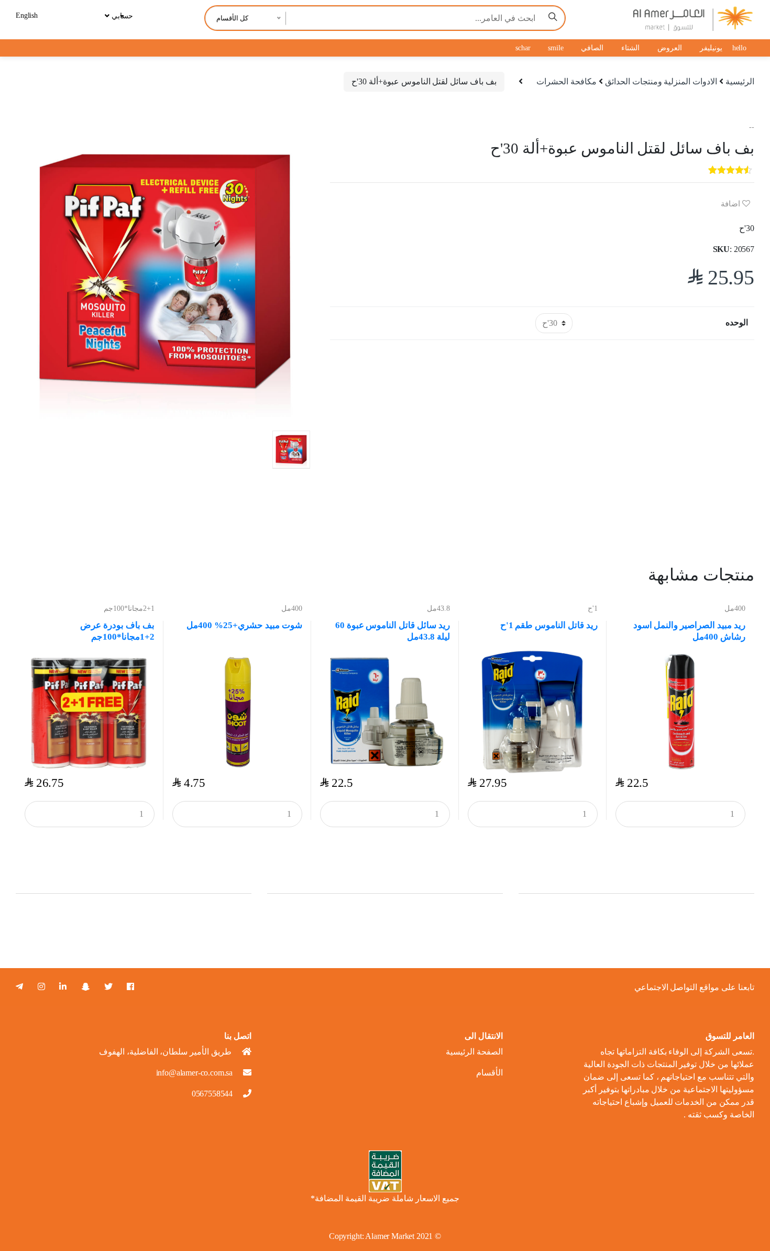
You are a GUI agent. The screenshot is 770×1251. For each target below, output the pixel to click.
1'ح (593, 608)
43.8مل (438, 608)
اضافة (731, 204)
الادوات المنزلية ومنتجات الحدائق (661, 81)
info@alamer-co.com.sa (194, 1072)
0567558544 (212, 1093)
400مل (291, 608)
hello (739, 48)
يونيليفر (711, 48)
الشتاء (630, 48)
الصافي (592, 48)
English (27, 15)
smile (555, 48)
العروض (669, 48)
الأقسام (489, 1072)
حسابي (121, 16)
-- (751, 127)
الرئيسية (739, 81)
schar (522, 48)
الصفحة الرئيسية (474, 1051)
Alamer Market (389, 1236)
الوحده (736, 322)
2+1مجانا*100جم (129, 608)
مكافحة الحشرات (566, 81)
